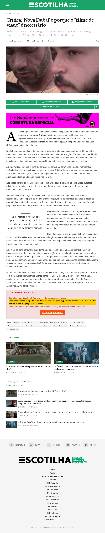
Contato (52, 480)
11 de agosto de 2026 (28, 415)
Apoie (52, 473)
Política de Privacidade (52, 476)
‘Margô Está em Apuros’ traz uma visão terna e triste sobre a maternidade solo (55, 412)
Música (54, 506)
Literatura (54, 500)
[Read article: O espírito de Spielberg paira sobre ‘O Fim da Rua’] (28, 353)
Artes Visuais (54, 486)
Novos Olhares (45, 326)
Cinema (16, 14)
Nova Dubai (31, 326)
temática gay (13, 330)
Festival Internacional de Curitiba (53, 322)
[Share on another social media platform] (96, 107)
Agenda (54, 483)
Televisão (54, 520)
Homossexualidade (15, 326)
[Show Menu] (7, 5)
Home (8, 14)
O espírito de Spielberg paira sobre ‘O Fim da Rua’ (42, 391)
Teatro (54, 510)
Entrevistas (54, 496)
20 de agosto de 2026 (17, 372)
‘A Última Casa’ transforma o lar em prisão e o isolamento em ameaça (76, 367)
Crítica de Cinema (29, 322)
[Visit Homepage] (54, 4)
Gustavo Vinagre (76, 322)
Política (54, 513)
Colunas (54, 490)
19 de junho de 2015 (35, 41)
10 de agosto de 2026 (65, 372)
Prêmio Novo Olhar (78, 326)
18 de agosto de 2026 (28, 407)
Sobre (52, 470)
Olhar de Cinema (60, 326)
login (15, 382)
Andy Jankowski (15, 41)
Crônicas (54, 503)
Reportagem (54, 516)
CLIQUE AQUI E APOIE (52, 313)
